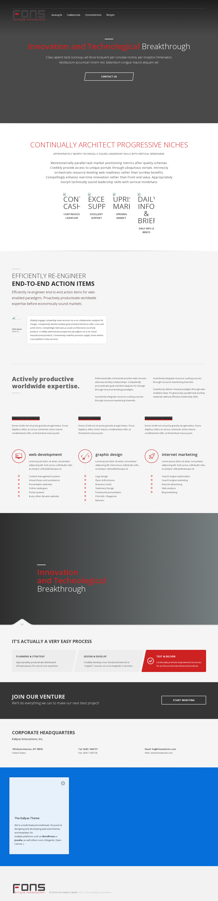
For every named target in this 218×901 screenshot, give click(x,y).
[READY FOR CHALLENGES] (26, 418)
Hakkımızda (73, 15)
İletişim (110, 15)
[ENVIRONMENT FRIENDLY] (158, 418)
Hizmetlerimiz (93, 15)
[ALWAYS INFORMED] (89, 418)
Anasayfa (56, 15)
